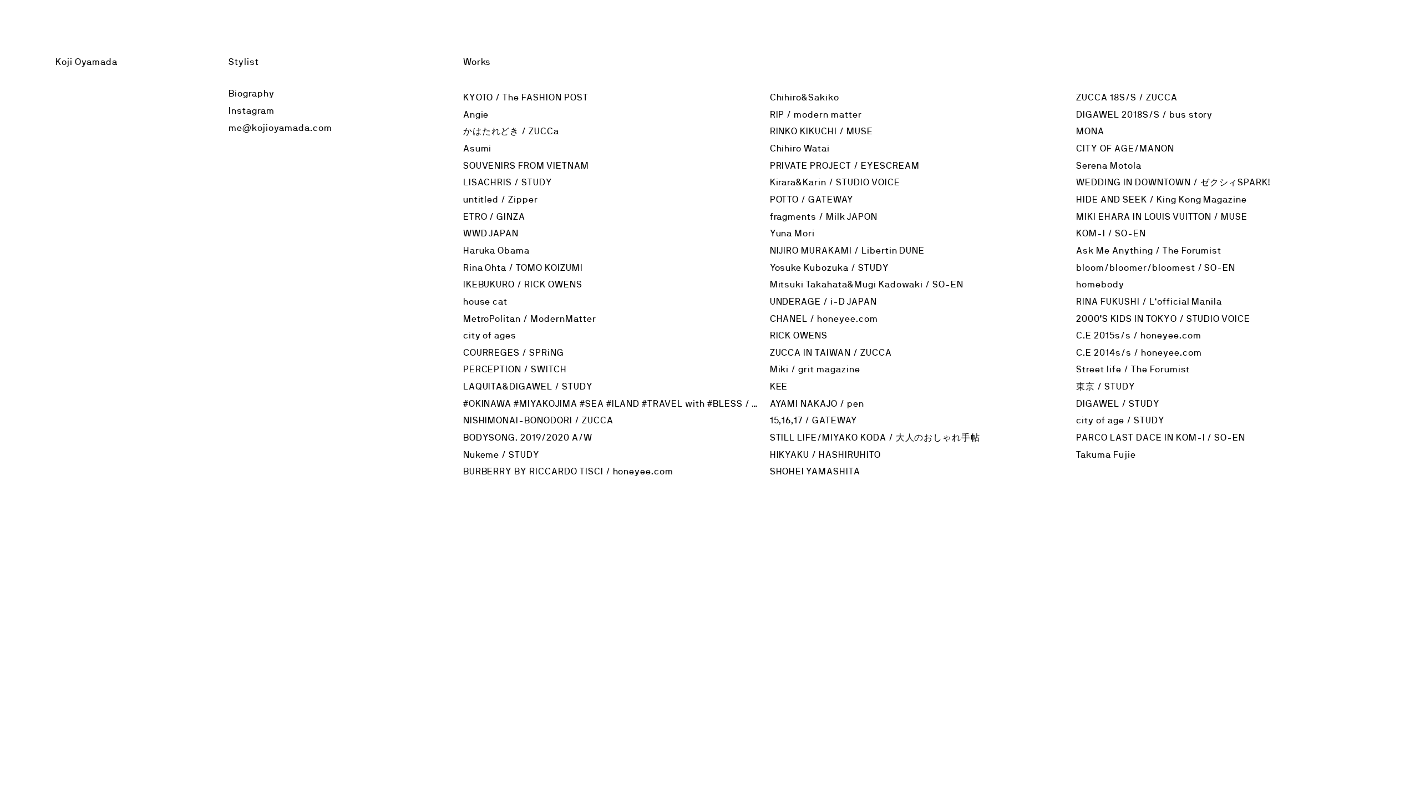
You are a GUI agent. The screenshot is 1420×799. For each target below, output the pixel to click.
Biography (252, 93)
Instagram (252, 110)
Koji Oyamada (86, 62)
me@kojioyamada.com (280, 128)
